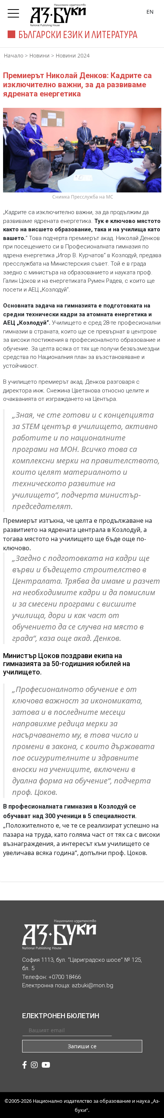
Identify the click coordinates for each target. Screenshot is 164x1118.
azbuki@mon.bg (92, 985)
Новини (39, 55)
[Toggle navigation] (15, 11)
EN (150, 11)
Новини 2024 (73, 55)
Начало (13, 55)
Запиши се (82, 1046)
